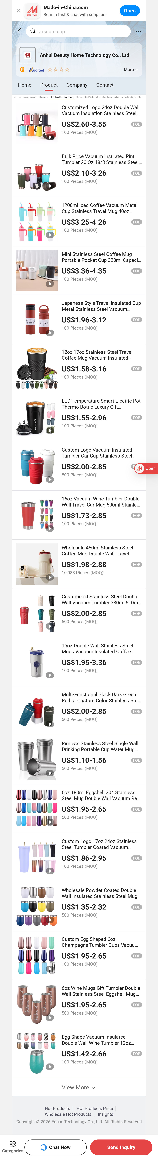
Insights (105, 1114)
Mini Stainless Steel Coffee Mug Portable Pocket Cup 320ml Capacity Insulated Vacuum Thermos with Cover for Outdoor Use (102, 263)
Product (49, 84)
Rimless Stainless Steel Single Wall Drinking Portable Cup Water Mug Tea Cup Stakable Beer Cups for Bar (101, 749)
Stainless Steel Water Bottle (88, 97)
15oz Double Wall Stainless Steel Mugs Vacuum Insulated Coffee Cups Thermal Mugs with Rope (97, 651)
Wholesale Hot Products (68, 1114)
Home (24, 84)
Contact (105, 84)
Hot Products (57, 1108)
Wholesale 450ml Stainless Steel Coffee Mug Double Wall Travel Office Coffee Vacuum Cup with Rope (97, 556)
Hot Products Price (95, 1108)
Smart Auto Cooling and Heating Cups (119, 97)
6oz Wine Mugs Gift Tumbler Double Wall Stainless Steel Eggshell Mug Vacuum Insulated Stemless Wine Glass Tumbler (101, 997)
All (15, 97)
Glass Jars (43, 97)
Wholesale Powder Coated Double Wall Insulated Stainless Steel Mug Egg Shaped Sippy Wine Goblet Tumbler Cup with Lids (99, 899)
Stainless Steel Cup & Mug (62, 97)
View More (76, 1087)
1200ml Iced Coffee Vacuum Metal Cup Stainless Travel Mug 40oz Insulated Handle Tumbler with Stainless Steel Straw (100, 214)
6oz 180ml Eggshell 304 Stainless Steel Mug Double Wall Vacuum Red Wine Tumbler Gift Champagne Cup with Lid (101, 801)
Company (77, 84)
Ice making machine (27, 97)
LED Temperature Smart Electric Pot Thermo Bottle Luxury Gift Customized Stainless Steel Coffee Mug (101, 409)
